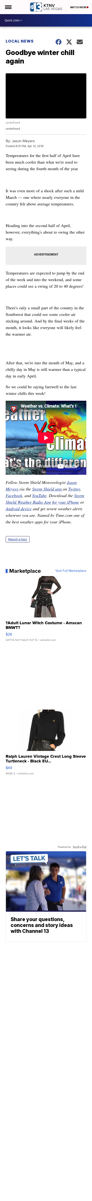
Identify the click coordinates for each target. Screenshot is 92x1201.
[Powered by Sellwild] (79, 847)
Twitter (74, 489)
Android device (19, 508)
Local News (20, 41)
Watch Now (78, 7)
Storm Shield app (47, 489)
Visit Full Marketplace (70, 571)
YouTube (39, 495)
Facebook (14, 495)
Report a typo (17, 539)
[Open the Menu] (8, 7)
